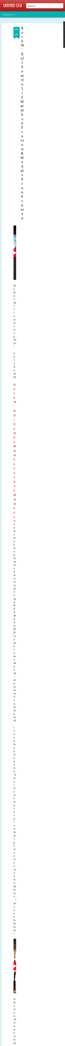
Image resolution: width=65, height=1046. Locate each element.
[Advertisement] (35, 81)
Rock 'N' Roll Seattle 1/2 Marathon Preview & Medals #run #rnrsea (22, 123)
